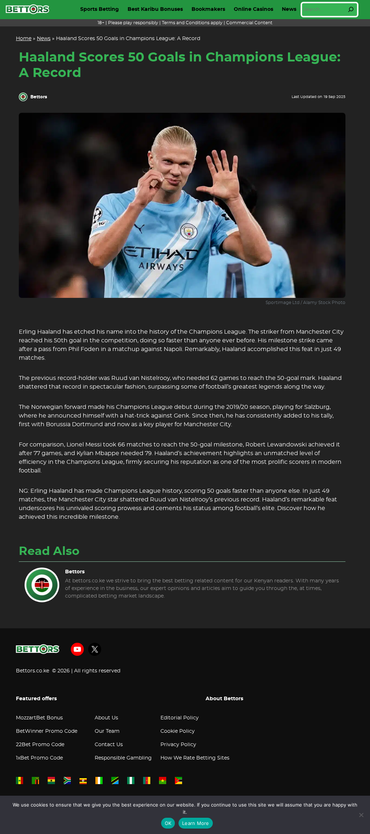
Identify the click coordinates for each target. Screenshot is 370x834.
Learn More (195, 823)
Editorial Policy (179, 717)
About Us (106, 717)
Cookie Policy (177, 731)
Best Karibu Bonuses (155, 9)
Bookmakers (208, 9)
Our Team (107, 731)
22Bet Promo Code (40, 744)
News (289, 9)
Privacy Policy (178, 744)
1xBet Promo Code (39, 758)
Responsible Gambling (123, 758)
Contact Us (109, 744)
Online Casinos (253, 9)
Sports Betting (99, 9)
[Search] (351, 9)
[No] (361, 814)
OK (168, 823)
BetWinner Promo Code (46, 731)
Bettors (38, 97)
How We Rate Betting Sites (194, 758)
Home (23, 38)
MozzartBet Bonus (39, 717)
